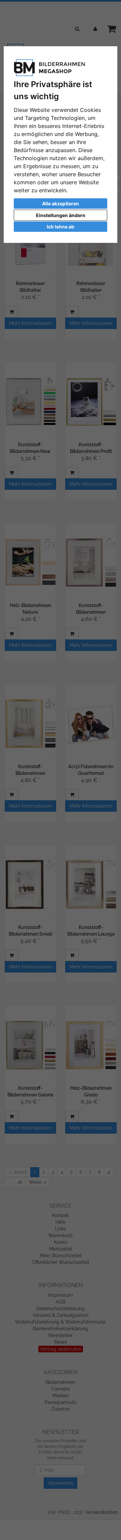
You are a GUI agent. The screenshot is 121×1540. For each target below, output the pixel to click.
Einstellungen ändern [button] (60, 215)
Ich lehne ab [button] (60, 226)
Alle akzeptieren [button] (60, 203)
